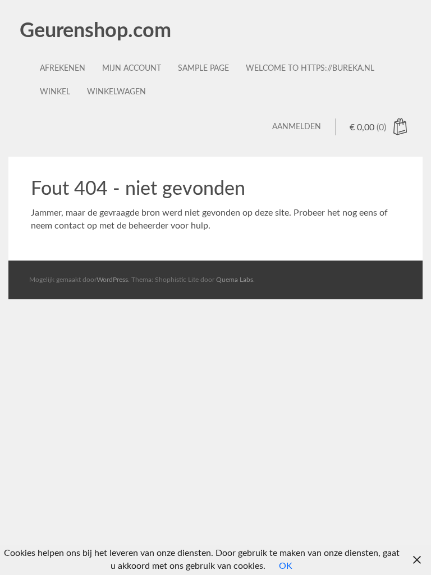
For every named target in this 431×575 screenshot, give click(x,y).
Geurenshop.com (95, 31)
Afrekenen (62, 68)
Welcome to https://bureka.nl (310, 68)
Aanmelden (296, 127)
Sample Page (203, 68)
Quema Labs (234, 279)
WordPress (112, 279)
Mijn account (131, 68)
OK (285, 566)
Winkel (55, 92)
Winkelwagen (116, 92)
